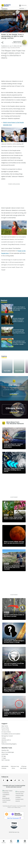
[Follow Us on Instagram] (7, 780)
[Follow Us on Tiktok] (15, 780)
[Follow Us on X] (23, 780)
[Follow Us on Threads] (19, 780)
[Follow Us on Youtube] (11, 780)
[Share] (2, 42)
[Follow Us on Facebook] (3, 780)
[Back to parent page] (4, 7)
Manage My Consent (7, 736)
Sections (21, 8)
